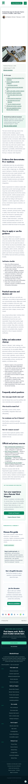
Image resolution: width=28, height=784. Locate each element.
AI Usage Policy (14, 752)
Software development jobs (14, 676)
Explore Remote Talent (14, 517)
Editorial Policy (14, 749)
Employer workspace (14, 718)
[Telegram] (23, 614)
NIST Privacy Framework (11, 451)
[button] (16, 3)
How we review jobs (14, 664)
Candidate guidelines (14, 700)
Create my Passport (14, 513)
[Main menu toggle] (25, 3)
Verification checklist (13, 85)
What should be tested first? (14, 98)
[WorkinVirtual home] (3, 3)
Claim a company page (14, 715)
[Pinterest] (8, 614)
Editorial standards (8, 70)
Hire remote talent (14, 646)
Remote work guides (14, 682)
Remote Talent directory (14, 692)
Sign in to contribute (14, 603)
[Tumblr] (14, 614)
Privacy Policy (14, 744)
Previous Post (4, 620)
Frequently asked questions (14, 93)
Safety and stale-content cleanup (15, 91)
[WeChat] (20, 614)
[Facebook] (3, 614)
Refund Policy (14, 758)
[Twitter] (14, 781)
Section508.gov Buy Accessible (13, 462)
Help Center (14, 728)
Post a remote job (14, 707)
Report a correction (14, 772)
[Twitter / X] (6, 614)
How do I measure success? (14, 104)
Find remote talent (14, 710)
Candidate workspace (14, 697)
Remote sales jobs (14, 679)
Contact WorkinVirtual (14, 734)
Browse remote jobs (14, 642)
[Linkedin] (11, 614)
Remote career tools (14, 725)
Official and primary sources (14, 106)
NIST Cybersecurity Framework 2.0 (14, 446)
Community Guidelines (14, 755)
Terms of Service (14, 747)
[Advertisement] (14, 32)
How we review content (10, 126)
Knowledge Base (14, 731)
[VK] (17, 614)
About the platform (5, 664)
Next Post (24, 620)
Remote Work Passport (14, 689)
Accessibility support (14, 736)
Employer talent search (14, 713)
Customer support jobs (14, 673)
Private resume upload (14, 694)
